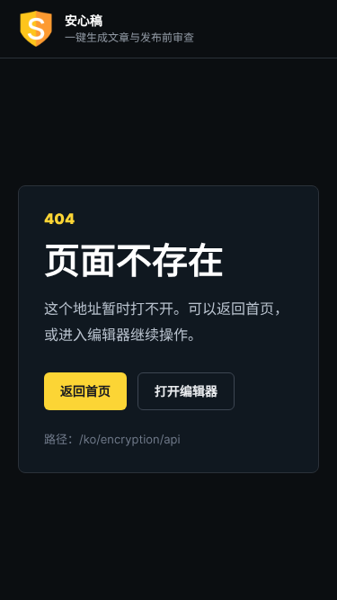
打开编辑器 (186, 391)
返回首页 (85, 391)
